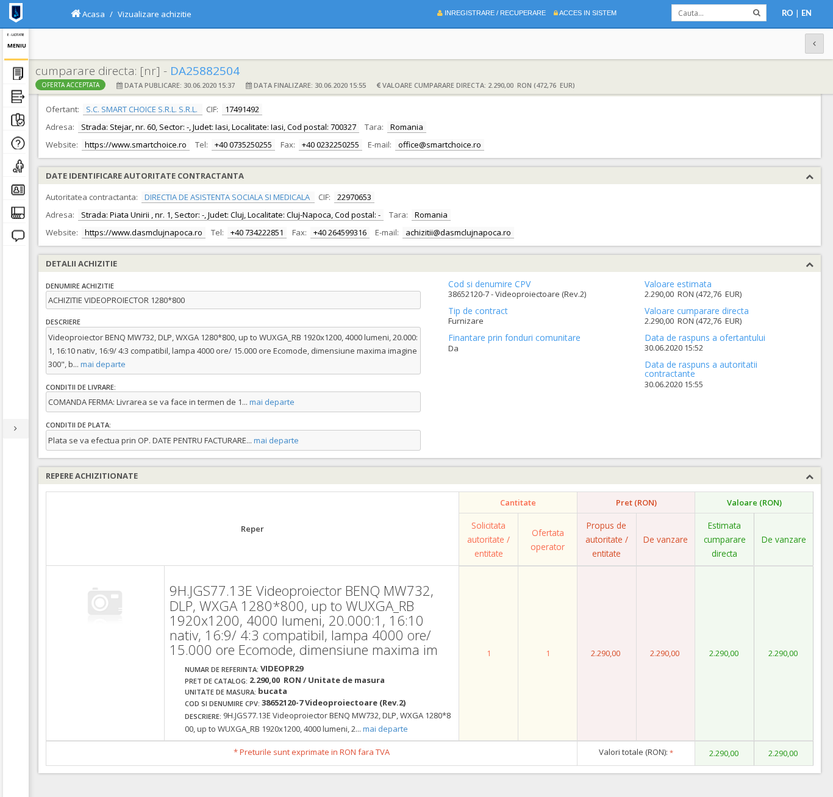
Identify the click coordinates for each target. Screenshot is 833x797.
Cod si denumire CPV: (222, 703)
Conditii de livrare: (81, 386)
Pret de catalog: (216, 680)
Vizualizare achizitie (154, 14)
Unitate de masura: (220, 691)
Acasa (92, 14)
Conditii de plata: (78, 424)
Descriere (63, 321)
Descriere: (203, 716)
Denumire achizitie (80, 285)
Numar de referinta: (222, 669)
